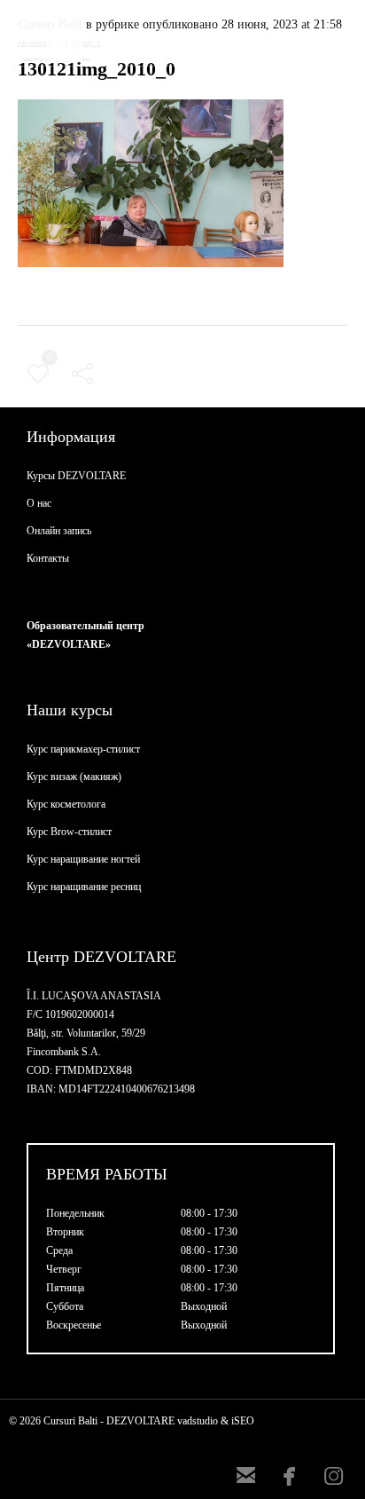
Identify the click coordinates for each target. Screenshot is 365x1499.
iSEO (242, 1421)
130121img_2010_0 (96, 69)
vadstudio (197, 1421)
